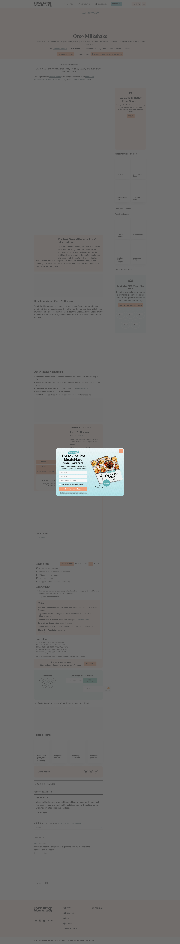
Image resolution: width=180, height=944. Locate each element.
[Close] (121, 451)
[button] (73, 484)
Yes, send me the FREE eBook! (72, 484)
